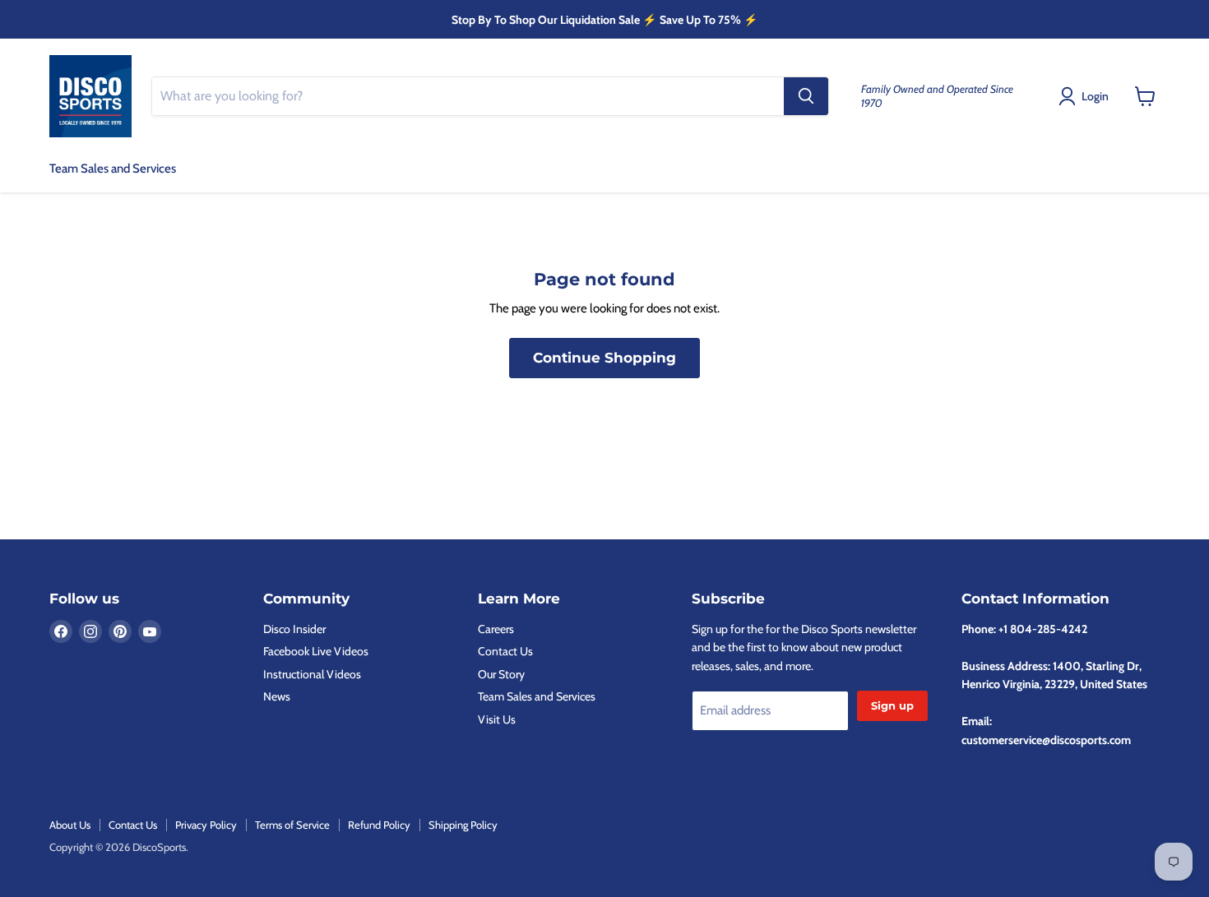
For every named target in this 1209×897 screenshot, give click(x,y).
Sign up (892, 705)
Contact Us (505, 651)
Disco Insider (294, 629)
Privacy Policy (206, 824)
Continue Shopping (604, 357)
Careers (496, 629)
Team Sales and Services (112, 168)
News (276, 696)
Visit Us (497, 719)
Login (1095, 96)
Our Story (501, 674)
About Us (69, 824)
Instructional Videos (312, 674)
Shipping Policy (463, 824)
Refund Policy (379, 824)
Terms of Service (292, 824)
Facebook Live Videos (315, 651)
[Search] (806, 96)
